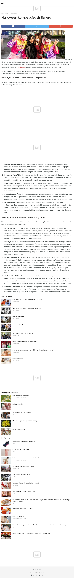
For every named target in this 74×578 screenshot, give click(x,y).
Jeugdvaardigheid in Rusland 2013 (24, 466)
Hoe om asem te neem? (21, 396)
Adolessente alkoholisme (21, 325)
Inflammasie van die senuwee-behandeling (27, 458)
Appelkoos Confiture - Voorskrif (23, 508)
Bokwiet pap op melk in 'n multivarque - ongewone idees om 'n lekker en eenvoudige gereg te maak (41, 501)
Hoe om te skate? (18, 316)
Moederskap (4, 13)
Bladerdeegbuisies (19, 429)
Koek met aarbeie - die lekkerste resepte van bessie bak (31, 533)
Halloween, (22, 67)
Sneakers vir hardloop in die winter (24, 441)
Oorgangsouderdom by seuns (23, 333)
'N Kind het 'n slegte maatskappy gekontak (27, 308)
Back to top (37, 569)
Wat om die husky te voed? (22, 475)
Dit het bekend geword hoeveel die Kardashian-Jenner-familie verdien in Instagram (41, 525)
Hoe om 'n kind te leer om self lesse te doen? (28, 300)
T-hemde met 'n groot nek (22, 412)
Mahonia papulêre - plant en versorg (25, 421)
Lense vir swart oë (18, 517)
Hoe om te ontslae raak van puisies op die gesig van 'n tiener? (33, 350)
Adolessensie (13, 13)
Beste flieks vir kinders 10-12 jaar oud (25, 342)
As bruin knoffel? (18, 404)
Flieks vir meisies (18, 358)
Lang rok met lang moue (21, 449)
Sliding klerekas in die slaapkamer (24, 491)
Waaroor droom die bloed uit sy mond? (26, 483)
